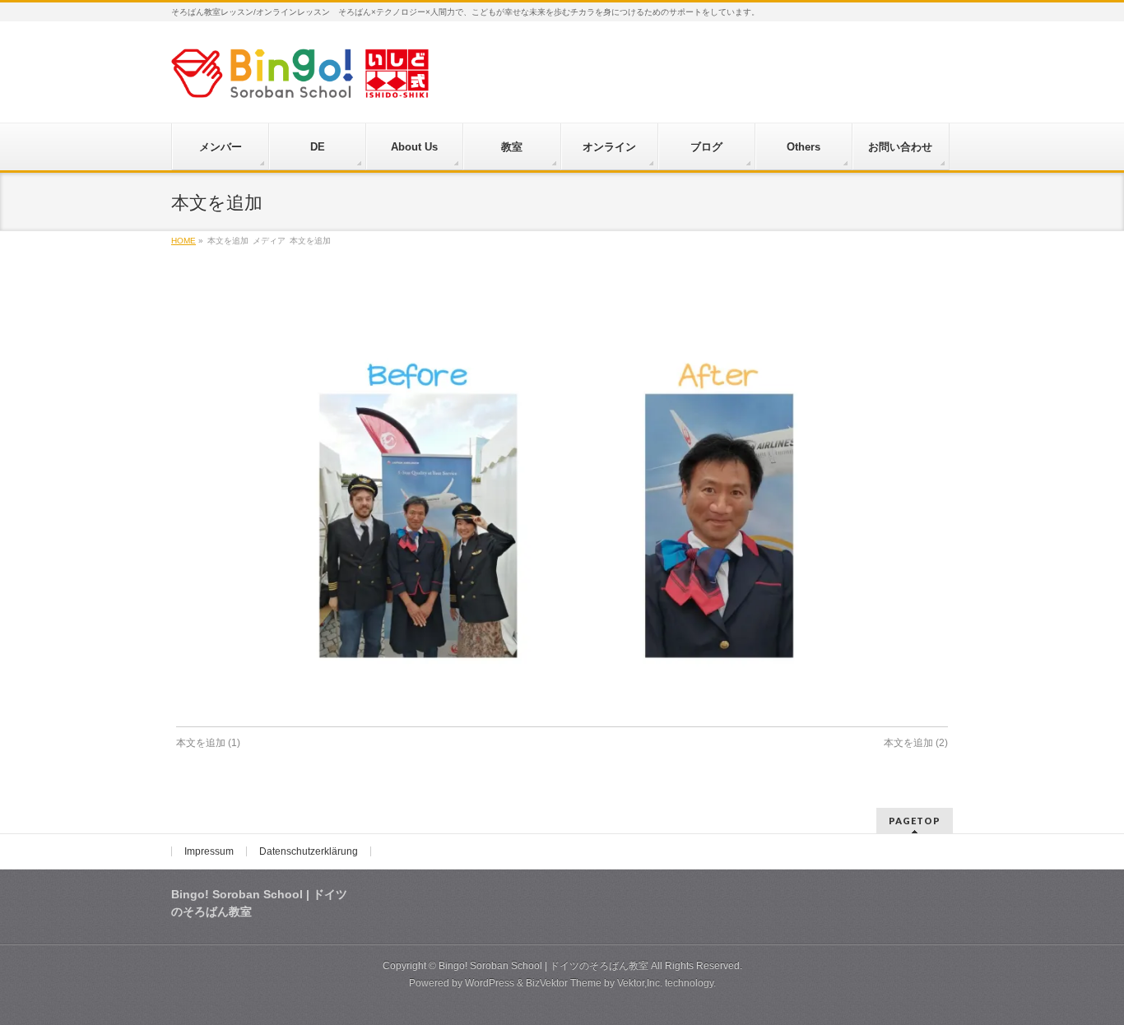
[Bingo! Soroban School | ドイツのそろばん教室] (300, 79)
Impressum (209, 851)
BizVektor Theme (563, 983)
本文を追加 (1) (208, 743)
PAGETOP (915, 820)
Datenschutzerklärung (308, 851)
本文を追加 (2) (916, 743)
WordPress (489, 983)
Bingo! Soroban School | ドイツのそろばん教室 (543, 966)
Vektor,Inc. (639, 983)
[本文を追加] (562, 501)
